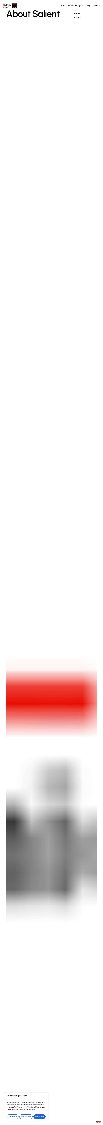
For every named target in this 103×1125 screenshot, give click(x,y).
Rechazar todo (26, 1116)
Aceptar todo (39, 1116)
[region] (26, 1107)
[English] (97, 1122)
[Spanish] (100, 1122)
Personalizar (13, 1116)
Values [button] (77, 14)
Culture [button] (77, 18)
